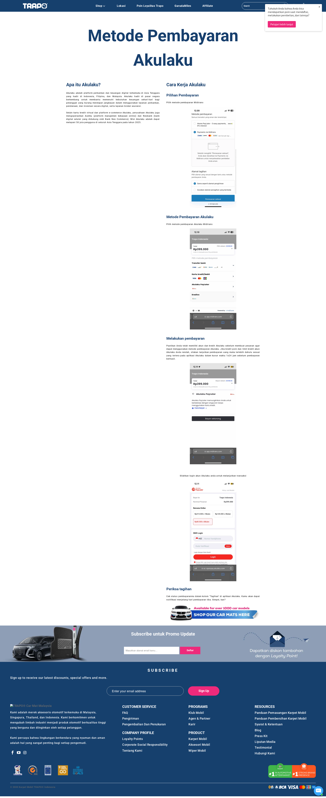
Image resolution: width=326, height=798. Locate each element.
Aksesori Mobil (199, 744)
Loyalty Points (132, 738)
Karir (191, 724)
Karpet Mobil (197, 738)
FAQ (125, 712)
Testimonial (263, 747)
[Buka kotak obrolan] (318, 791)
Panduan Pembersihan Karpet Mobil (280, 718)
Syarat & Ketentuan (269, 724)
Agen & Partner (199, 718)
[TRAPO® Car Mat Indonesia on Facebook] (12, 753)
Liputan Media (265, 741)
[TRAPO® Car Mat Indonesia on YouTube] (18, 753)
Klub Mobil (196, 712)
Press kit (261, 736)
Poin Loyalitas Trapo (150, 5)
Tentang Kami (132, 750)
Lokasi (121, 5)
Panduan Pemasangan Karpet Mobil (280, 712)
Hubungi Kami (265, 753)
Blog (258, 730)
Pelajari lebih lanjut (281, 24)
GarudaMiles (183, 5)
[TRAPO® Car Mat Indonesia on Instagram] (25, 753)
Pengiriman (130, 718)
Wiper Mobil (197, 750)
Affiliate (207, 5)
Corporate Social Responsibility (145, 744)
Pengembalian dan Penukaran (144, 724)
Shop (99, 5)
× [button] (319, 7)
